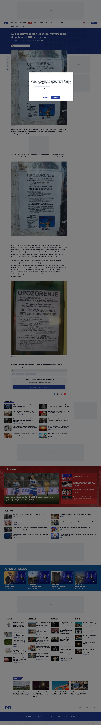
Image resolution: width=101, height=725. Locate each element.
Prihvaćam (55, 97)
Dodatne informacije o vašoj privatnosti (42, 86)
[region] (51, 86)
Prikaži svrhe (45, 97)
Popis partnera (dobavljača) (36, 93)
